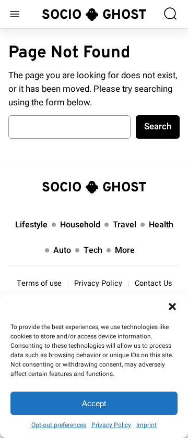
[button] (172, 306)
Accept (94, 403)
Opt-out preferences (58, 425)
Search (157, 126)
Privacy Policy (111, 425)
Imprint (146, 425)
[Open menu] (14, 14)
